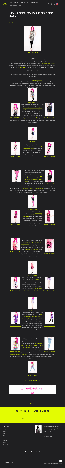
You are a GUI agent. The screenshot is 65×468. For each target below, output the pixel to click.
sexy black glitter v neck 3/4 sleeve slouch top (32, 188)
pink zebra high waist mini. (31, 249)
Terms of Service (7, 444)
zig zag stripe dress (37, 80)
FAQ (4, 433)
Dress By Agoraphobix (32, 52)
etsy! (40, 388)
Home (4, 429)
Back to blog (33, 403)
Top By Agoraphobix (50, 183)
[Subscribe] (42, 418)
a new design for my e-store (48, 63)
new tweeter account (34, 385)
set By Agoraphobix (32, 141)
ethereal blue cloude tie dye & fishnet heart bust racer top (32, 281)
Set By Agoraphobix (32, 209)
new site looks (21, 67)
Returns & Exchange (7, 435)
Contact (5, 440)
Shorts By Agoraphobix (49, 290)
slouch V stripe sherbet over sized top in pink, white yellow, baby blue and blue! (32, 345)
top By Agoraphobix (15, 117)
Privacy (4, 442)
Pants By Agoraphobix (49, 351)
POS (52, 463)
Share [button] (12, 22)
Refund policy (6, 446)
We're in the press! (7, 438)
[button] (16, 2)
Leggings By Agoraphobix (16, 183)
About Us (5, 431)
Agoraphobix (49, 463)
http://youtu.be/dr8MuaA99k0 (32, 380)
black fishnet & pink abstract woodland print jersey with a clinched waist (32, 214)
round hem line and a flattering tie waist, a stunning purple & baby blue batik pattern (32, 316)
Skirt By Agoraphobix (49, 117)
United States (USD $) (9, 462)
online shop (41, 389)
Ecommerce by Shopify (58, 463)
